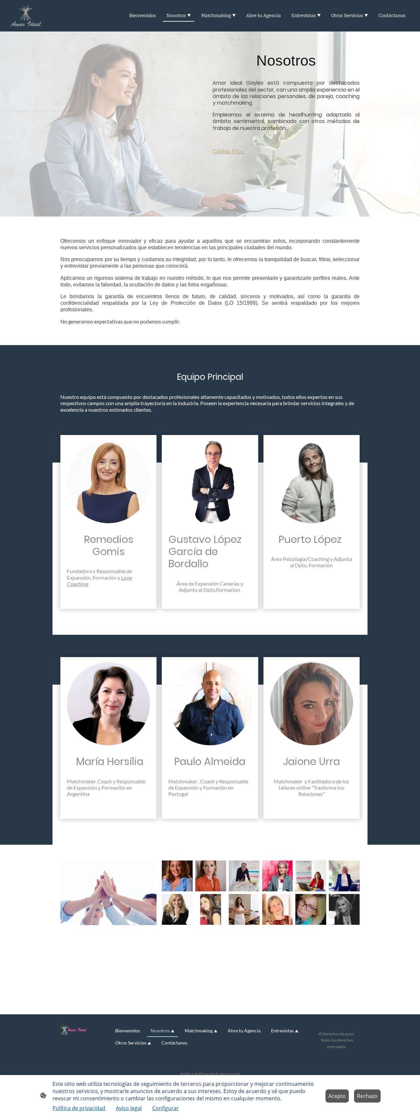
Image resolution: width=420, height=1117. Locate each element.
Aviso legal (129, 1108)
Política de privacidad (78, 1108)
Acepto (337, 1096)
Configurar (165, 1108)
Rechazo (367, 1096)
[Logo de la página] (26, 16)
